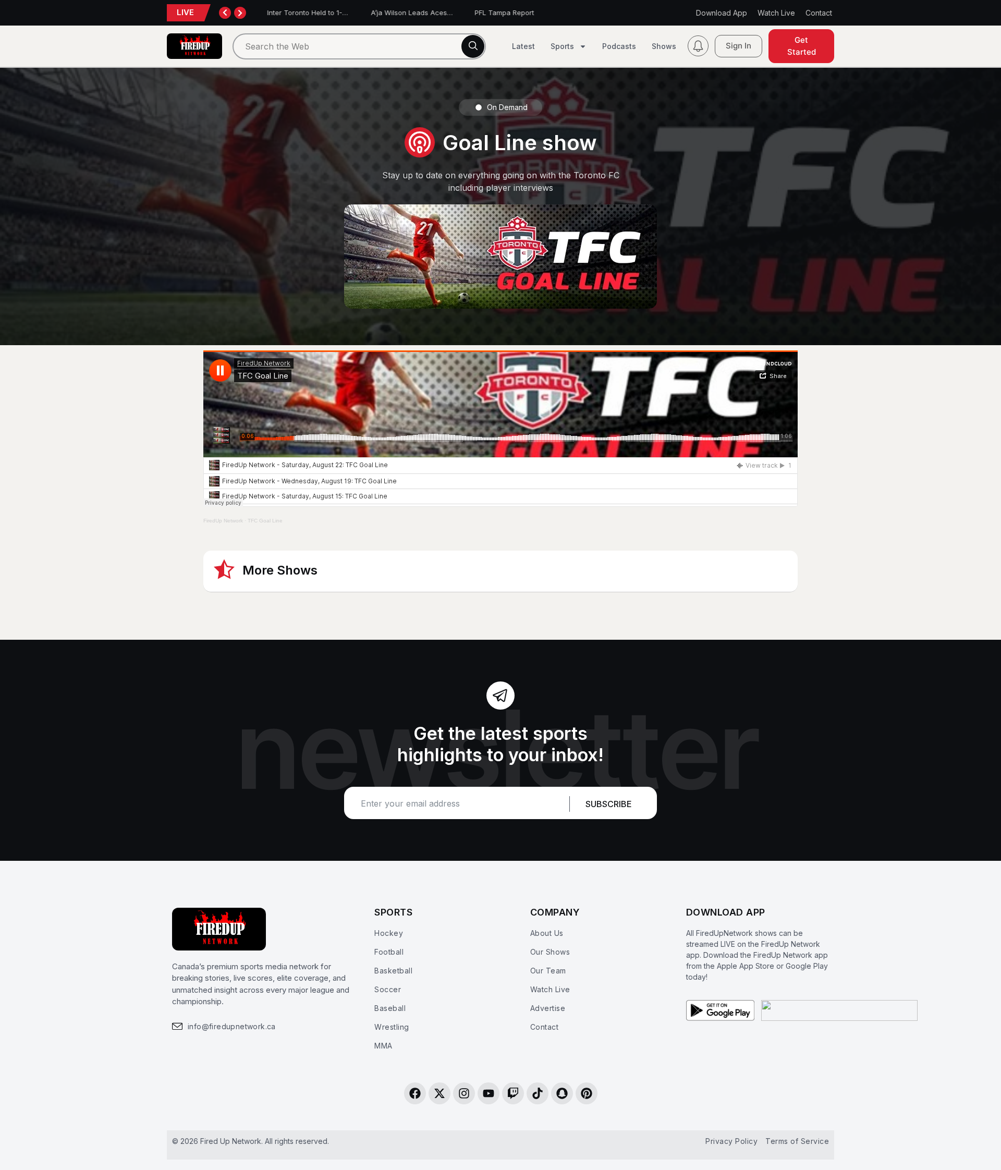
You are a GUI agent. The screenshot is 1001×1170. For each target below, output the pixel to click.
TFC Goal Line (265, 520)
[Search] (472, 46)
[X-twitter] (439, 1093)
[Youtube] (488, 1093)
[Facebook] (415, 1093)
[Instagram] (464, 1093)
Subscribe (608, 804)
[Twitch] (513, 1093)
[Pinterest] (586, 1093)
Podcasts (619, 46)
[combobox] (359, 46)
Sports (562, 46)
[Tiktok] (537, 1093)
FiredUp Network (223, 520)
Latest (523, 46)
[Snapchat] (562, 1093)
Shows (664, 46)
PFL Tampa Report (499, 12)
